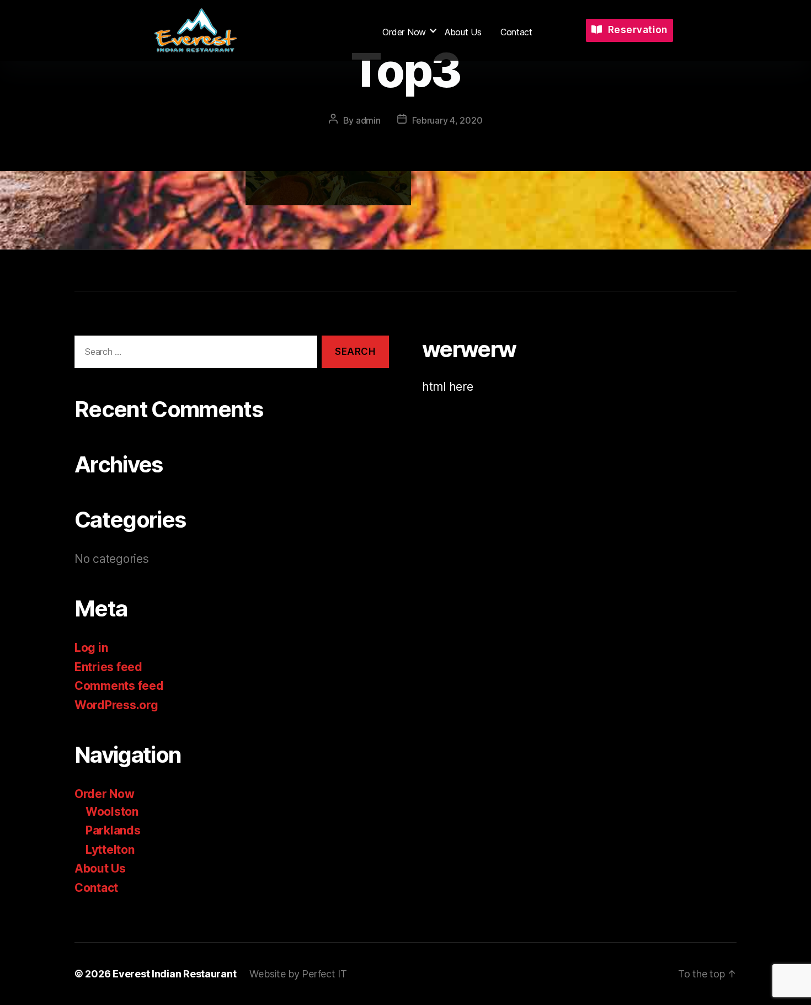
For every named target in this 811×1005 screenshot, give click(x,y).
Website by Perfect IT (297, 974)
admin (368, 120)
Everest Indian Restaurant (174, 974)
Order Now (404, 32)
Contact (516, 32)
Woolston (112, 811)
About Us (463, 32)
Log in (91, 648)
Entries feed (108, 667)
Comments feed (119, 686)
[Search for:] (193, 354)
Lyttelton (110, 850)
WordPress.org (116, 705)
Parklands (113, 830)
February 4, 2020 (447, 120)
